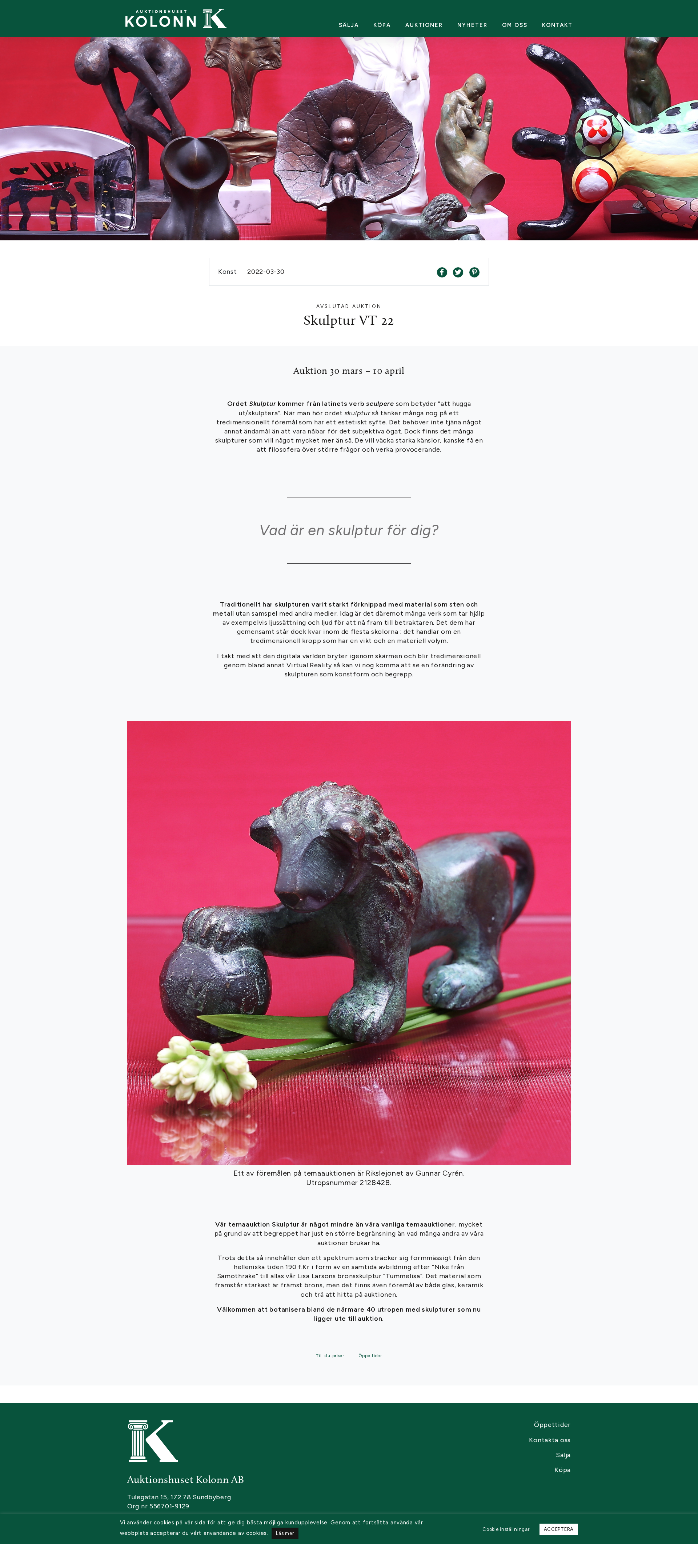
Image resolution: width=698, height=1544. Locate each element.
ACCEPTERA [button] (559, 1529)
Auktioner (424, 25)
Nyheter (472, 25)
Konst (228, 272)
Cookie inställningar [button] (505, 1529)
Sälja (349, 25)
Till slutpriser (330, 1355)
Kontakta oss (550, 1440)
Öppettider (370, 1355)
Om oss (514, 25)
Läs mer (285, 1533)
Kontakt (557, 25)
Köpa (382, 25)
